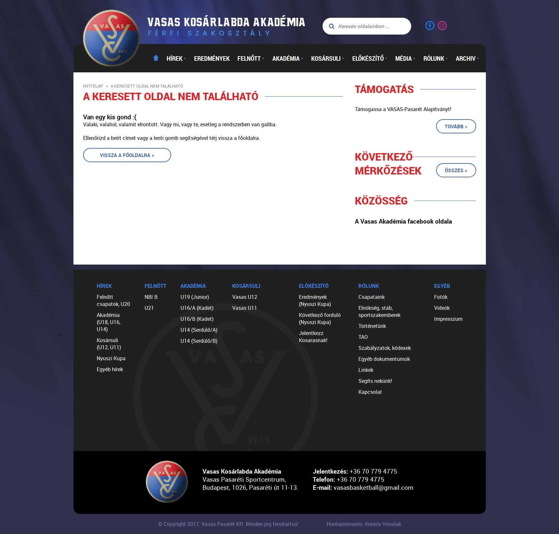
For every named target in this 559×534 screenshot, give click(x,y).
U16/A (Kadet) (197, 307)
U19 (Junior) (195, 296)
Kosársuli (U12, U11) (109, 344)
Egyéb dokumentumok (384, 358)
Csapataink (371, 296)
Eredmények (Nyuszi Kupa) (315, 300)
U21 (149, 307)
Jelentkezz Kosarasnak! (313, 337)
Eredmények (212, 58)
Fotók (440, 296)
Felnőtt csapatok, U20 (113, 300)
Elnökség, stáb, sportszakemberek (379, 311)
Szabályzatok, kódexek (384, 347)
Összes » (456, 170)
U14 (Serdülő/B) (199, 340)
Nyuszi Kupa (111, 358)
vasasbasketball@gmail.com (373, 487)
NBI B (151, 296)
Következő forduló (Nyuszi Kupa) (320, 318)
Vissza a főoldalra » (127, 155)
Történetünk (372, 326)
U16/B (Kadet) (197, 318)
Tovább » (456, 126)
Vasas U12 (244, 296)
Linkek (365, 369)
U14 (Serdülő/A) (199, 329)
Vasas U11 (244, 307)
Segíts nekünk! (375, 380)
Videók (442, 307)
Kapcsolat (370, 391)
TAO (363, 336)
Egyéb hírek (110, 369)
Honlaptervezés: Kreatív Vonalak (364, 524)
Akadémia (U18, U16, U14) (108, 322)
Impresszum (448, 318)
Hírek (176, 58)
